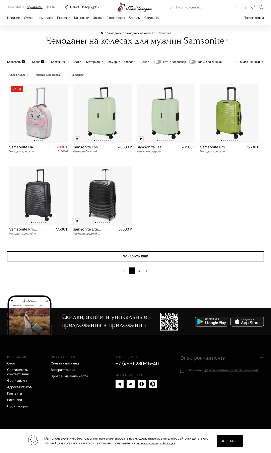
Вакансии (14, 400)
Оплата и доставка (65, 363)
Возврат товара (63, 369)
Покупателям (254, 17)
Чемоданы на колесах (140, 33)
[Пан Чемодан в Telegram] (120, 384)
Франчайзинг (17, 380)
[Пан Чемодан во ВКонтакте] (131, 384)
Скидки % (151, 17)
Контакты (14, 393)
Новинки (13, 17)
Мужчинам (35, 7)
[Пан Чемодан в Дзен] (142, 384)
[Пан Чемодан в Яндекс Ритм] (153, 384)
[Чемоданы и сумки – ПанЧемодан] (135, 7)
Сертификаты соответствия (18, 371)
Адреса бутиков (19, 387)
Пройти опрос (18, 406)
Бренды (134, 17)
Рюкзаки (63, 17)
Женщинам (15, 7)
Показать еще (135, 256)
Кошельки (81, 17)
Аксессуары (116, 17)
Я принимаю (222, 370)
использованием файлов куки (156, 443)
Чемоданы (45, 17)
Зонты (98, 17)
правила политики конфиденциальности (231, 370)
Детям (50, 7)
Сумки (28, 17)
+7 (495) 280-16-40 (137, 363)
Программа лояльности (69, 376)
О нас (11, 363)
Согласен (230, 441)
